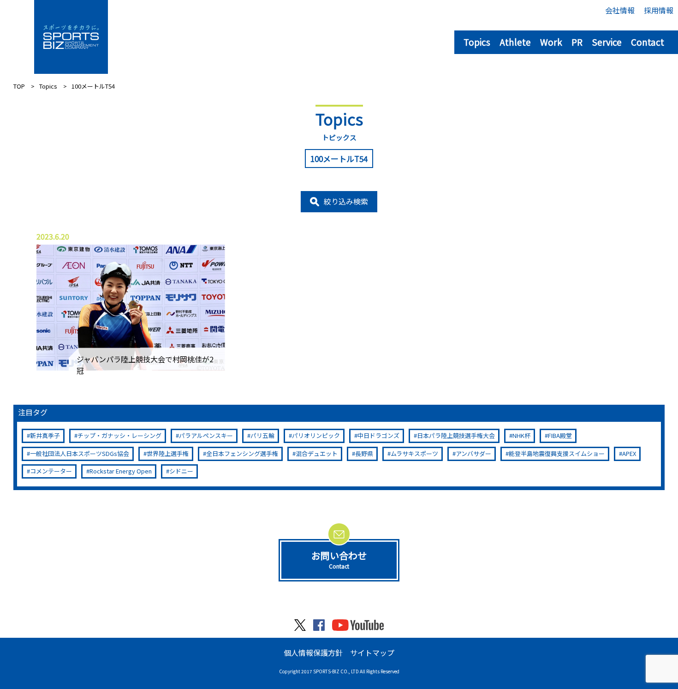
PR (577, 42)
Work (551, 42)
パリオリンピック (316, 435)
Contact (647, 42)
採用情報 (658, 10)
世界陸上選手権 (168, 453)
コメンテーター (51, 471)
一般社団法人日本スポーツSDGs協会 (79, 453)
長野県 (364, 453)
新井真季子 (45, 435)
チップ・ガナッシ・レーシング (119, 435)
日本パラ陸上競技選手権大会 (456, 435)
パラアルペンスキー (206, 435)
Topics (477, 42)
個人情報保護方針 (313, 652)
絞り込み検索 (346, 201)
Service (607, 42)
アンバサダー (473, 453)
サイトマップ (372, 652)
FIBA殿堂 (560, 435)
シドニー (181, 471)
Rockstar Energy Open (120, 471)
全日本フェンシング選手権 (242, 453)
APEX (629, 453)
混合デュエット (317, 453)
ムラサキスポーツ (414, 453)
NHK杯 (521, 435)
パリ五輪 (262, 435)
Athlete (515, 42)
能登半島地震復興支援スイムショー (557, 453)
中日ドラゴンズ (378, 435)
